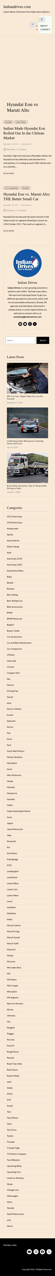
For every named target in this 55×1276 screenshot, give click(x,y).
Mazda (10, 955)
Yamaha (10, 1208)
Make (9, 919)
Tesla (9, 1124)
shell (9, 1082)
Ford (9, 745)
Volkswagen (12, 1196)
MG (8, 973)
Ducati (10, 697)
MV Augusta (12, 997)
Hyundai (8, 122)
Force (9, 739)
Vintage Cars (13, 1190)
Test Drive (11, 1130)
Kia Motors (12, 853)
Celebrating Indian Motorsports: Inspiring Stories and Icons (25, 442)
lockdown (11, 907)
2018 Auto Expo (14, 522)
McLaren (11, 961)
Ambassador (12, 528)
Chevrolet (11, 661)
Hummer (11, 787)
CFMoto (11, 655)
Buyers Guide (13, 630)
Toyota (10, 1136)
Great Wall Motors (15, 751)
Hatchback (12, 763)
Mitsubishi (12, 991)
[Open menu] (33, 24)
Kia (8, 847)
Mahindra (11, 913)
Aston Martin (13, 540)
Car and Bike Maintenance (19, 643)
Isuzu (9, 817)
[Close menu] (42, 19)
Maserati (11, 949)
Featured (11, 721)
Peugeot (11, 1027)
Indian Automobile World (18, 811)
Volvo (9, 1202)
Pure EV (10, 1045)
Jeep (9, 835)
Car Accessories (14, 636)
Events (10, 715)
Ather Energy (13, 546)
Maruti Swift (13, 943)
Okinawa (11, 1015)
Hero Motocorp (14, 775)
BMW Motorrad (14, 618)
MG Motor (12, 979)
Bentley (10, 588)
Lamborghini (12, 871)
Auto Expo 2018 (14, 558)
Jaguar (10, 823)
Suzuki (10, 1105)
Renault (10, 1057)
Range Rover (13, 1051)
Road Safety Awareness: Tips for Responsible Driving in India (27, 487)
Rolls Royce (12, 1069)
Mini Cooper (12, 985)
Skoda (10, 1088)
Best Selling (12, 594)
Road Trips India (14, 1063)
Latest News (21, 122)
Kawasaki (11, 841)
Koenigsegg (12, 859)
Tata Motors (12, 1117)
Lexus (9, 901)
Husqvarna (12, 793)
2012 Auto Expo (14, 516)
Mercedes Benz (14, 967)
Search (43, 340)
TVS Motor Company (16, 1154)
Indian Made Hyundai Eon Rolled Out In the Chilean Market (24, 133)
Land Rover (12, 877)
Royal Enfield (13, 1075)
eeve (9, 703)
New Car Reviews (15, 1003)
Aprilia (10, 534)
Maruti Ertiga (13, 931)
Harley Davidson (14, 757)
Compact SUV (13, 673)
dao (8, 679)
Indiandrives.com (17, 6)
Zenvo (10, 1226)
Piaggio (10, 1033)
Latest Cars (12, 889)
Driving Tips (12, 691)
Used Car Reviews (15, 1178)
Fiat (9, 733)
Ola (8, 1021)
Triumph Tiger (13, 1148)
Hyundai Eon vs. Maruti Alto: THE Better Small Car (26, 196)
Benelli (10, 582)
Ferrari (10, 727)
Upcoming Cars (14, 1172)
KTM (9, 865)
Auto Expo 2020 (14, 564)
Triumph (11, 1142)
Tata (9, 1111)
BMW (9, 612)
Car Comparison (11, 188)
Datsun (10, 685)
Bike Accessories (15, 607)
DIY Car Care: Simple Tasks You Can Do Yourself (25, 397)
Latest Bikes (13, 883)
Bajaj (9, 576)
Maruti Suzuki (13, 937)
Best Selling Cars (15, 600)
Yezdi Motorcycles (15, 1214)
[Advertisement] (27, 66)
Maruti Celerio (14, 925)
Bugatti (10, 624)
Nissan (10, 1009)
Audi (9, 552)
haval (9, 769)
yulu (9, 1220)
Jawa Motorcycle (15, 829)
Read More (8, 173)
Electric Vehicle (14, 709)
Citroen (10, 667)
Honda (10, 781)
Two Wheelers (13, 1160)
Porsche (10, 1039)
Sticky (10, 1093)
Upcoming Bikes (14, 1166)
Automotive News (15, 570)
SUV (9, 1099)
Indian (10, 805)
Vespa (10, 1184)
